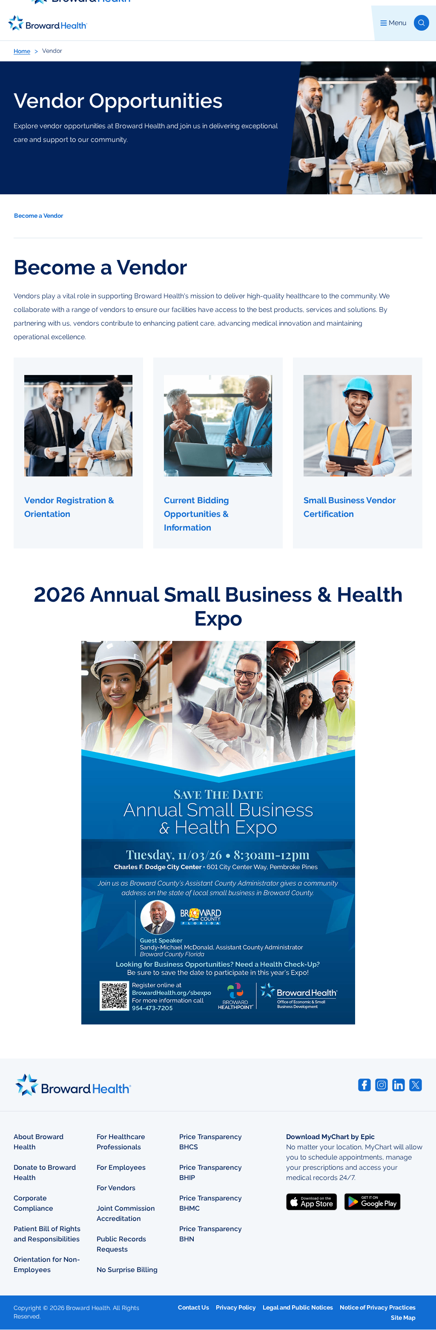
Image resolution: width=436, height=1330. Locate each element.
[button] (421, 23)
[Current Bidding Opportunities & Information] (218, 453)
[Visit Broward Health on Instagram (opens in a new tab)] (381, 1085)
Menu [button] (398, 23)
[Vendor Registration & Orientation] (78, 453)
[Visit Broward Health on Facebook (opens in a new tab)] (364, 1085)
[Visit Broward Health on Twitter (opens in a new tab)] (415, 1085)
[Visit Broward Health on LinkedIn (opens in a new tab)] (398, 1085)
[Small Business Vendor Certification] (357, 453)
